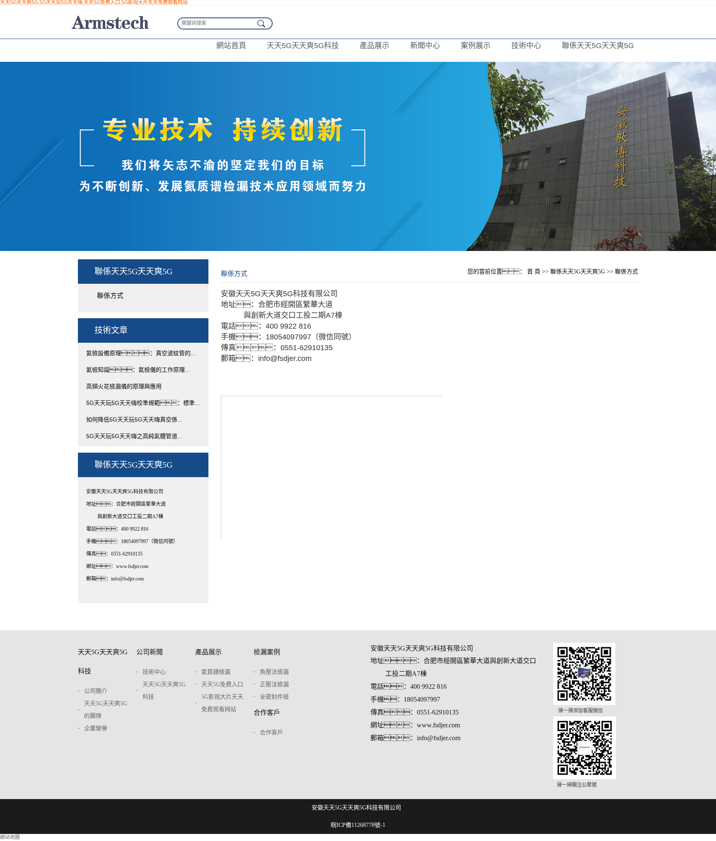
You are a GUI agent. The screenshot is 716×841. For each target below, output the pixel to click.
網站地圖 (10, 837)
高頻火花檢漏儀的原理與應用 (124, 386)
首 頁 (533, 271)
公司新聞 (149, 652)
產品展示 (374, 45)
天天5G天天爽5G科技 (303, 45)
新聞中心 (425, 45)
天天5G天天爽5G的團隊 (105, 709)
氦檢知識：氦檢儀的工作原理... (138, 369)
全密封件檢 (274, 697)
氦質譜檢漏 (215, 672)
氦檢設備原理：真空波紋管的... (141, 353)
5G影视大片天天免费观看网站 (222, 703)
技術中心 (526, 45)
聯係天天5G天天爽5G (598, 45)
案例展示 (476, 45)
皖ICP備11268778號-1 (358, 825)
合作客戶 (267, 712)
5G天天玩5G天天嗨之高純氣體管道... (134, 436)
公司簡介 (95, 691)
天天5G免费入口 (222, 684)
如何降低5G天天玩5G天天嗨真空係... (134, 419)
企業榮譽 (95, 728)
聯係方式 (110, 295)
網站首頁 (231, 45)
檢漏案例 (267, 652)
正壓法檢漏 (274, 684)
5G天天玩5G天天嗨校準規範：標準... (143, 403)
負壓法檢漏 (274, 672)
